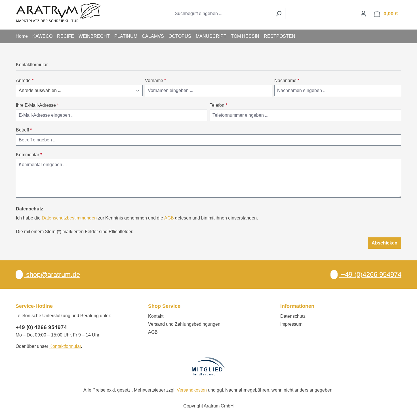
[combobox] (222, 13)
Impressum (291, 324)
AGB (169, 218)
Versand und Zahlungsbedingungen (184, 324)
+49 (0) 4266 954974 (41, 327)
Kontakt (155, 316)
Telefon (218, 105)
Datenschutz (293, 316)
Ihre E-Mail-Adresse (37, 105)
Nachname (286, 80)
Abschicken (384, 243)
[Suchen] (278, 13)
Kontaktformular (65, 346)
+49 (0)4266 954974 (370, 274)
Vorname (155, 80)
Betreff (24, 129)
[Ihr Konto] (363, 13)
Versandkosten (192, 390)
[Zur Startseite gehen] (58, 12)
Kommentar (29, 154)
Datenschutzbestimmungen (69, 218)
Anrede (24, 80)
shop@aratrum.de (52, 274)
